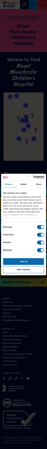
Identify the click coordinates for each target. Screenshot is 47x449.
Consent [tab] (8, 184)
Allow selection (23, 269)
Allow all (23, 261)
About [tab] (38, 184)
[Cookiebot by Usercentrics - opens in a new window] (33, 177)
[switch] (40, 235)
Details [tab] (23, 184)
